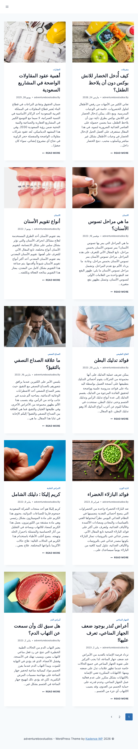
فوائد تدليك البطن (111, 360)
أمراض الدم (55, 619)
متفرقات (125, 69)
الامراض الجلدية (53, 488)
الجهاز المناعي (122, 619)
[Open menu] (7, 6)
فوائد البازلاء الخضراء (108, 494)
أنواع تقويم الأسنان (42, 221)
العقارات (56, 69)
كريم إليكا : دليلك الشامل (36, 494)
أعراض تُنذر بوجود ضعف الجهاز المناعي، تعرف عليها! (105, 633)
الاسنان (125, 215)
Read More (120, 153)
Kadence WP (94, 738)
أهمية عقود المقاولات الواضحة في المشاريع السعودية (39, 83)
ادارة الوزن (124, 488)
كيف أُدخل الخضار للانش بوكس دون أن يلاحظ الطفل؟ (105, 83)
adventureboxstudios (113, 97)
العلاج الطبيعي (122, 354)
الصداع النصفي (54, 354)
